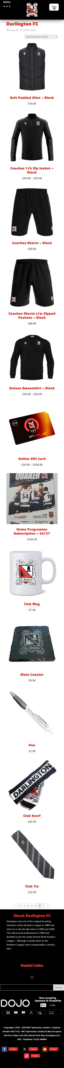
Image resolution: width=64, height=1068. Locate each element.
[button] (7, 6)
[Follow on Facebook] (4, 1049)
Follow (13, 1049)
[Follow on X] (24, 1049)
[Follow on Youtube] (44, 1049)
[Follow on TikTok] (26, 1056)
